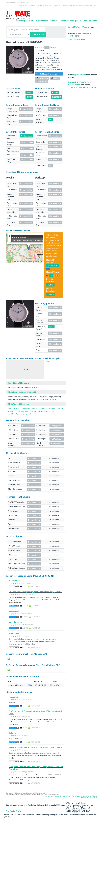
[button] (28, 247)
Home (20, 5)
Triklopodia (14, 633)
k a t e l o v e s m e (16, 622)
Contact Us (88, 5)
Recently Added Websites (89, 796)
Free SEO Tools (67, 5)
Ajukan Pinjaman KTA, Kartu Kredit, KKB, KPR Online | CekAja (35, 747)
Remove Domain (78, 5)
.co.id (57, 56)
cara (52, 411)
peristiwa (19, 411)
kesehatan (11, 411)
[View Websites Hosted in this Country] (56, 275)
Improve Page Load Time (31, 5)
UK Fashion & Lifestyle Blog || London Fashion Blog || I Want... (35, 591)
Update (56, 78)
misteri (38, 409)
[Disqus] (50, 856)
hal (49, 411)
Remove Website (53, 796)
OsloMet (13, 733)
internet (41, 411)
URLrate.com (93, 797)
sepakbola (33, 411)
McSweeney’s (15, 580)
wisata (18, 409)
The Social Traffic (14, 811)
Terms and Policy (65, 796)
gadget (53, 409)
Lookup (39, 34)
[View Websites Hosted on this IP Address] (48, 269)
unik (13, 409)
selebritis (28, 409)
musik (48, 409)
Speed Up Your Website (78, 27)
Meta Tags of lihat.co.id (18, 404)
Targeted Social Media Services (82, 87)
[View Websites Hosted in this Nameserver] (30, 685)
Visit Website (43, 78)
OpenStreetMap (28, 262)
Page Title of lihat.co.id (18, 383)
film (33, 409)
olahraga (26, 411)
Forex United (74, 85)
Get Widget (42, 81)
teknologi (59, 409)
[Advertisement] (82, 55)
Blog (95, 5)
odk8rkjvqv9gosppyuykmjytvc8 (19, 414)
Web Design (56, 5)
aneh (10, 409)
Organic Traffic (79, 75)
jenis (45, 411)
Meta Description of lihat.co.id (22, 392)
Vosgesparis (14, 611)
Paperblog (13, 697)
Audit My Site (74, 39)
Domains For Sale (45, 5)
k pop (43, 409)
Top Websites (76, 796)
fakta (23, 409)
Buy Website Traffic (77, 82)
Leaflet (18, 262)
